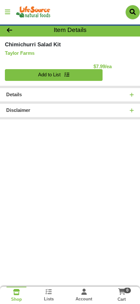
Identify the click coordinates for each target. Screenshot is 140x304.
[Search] (133, 12)
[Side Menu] (7, 12)
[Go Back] (21, 30)
